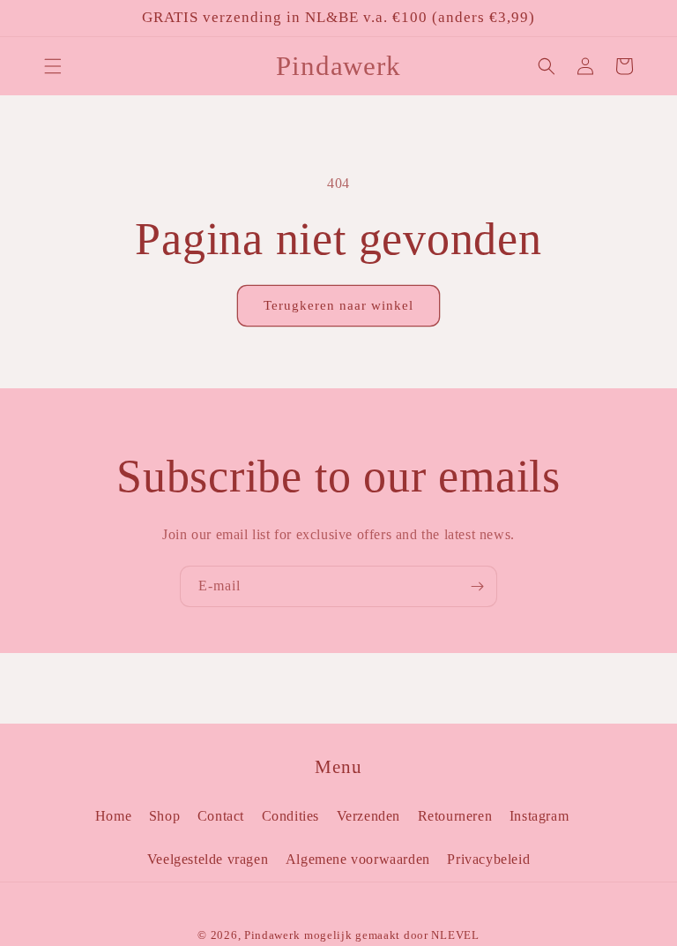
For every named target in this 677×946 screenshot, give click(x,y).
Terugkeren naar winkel (338, 305)
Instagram (539, 815)
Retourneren (455, 815)
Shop (164, 815)
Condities (290, 815)
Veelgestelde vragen (207, 859)
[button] (52, 66)
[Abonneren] (477, 586)
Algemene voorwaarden (358, 859)
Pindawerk (272, 935)
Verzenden (368, 815)
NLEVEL (455, 935)
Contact (220, 815)
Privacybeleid (488, 859)
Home (113, 815)
